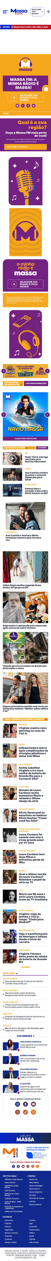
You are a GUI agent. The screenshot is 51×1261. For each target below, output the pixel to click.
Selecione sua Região (36, 12)
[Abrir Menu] (5, 11)
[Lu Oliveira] (11, 1087)
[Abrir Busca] (48, 11)
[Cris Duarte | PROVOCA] (11, 1044)
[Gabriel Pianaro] (11, 1058)
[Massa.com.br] (18, 11)
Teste (6, 114)
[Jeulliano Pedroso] (11, 1073)
